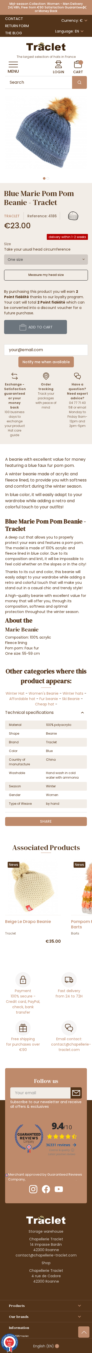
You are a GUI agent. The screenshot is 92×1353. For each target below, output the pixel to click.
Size (7, 243)
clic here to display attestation (51, 1179)
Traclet (12, 216)
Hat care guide (14, 432)
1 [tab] (44, 178)
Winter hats (73, 693)
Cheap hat (44, 704)
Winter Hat (15, 693)
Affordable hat (22, 698)
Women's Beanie (44, 693)
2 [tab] (48, 178)
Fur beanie (48, 698)
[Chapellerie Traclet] (46, 46)
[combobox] (46, 259)
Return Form (17, 25)
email (81, 407)
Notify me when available (46, 361)
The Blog (13, 33)
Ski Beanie (71, 698)
